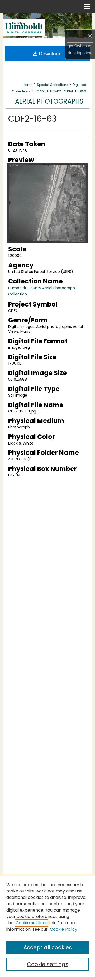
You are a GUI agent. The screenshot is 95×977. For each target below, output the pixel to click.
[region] (47, 926)
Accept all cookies (47, 947)
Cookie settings (32, 923)
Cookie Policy (63, 929)
